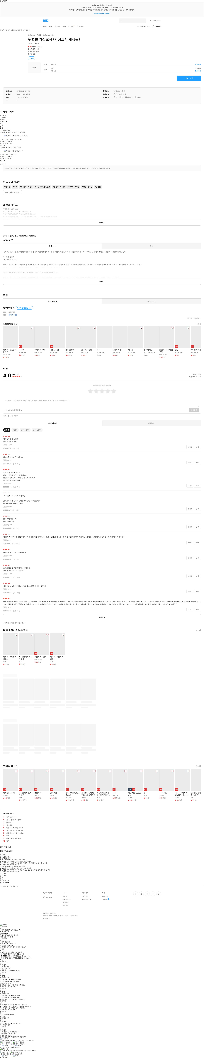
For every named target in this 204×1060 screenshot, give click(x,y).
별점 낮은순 (37, 430)
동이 (98, 350)
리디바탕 (65, 905)
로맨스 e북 (31, 35)
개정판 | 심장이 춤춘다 (166, 351)
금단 (20, 797)
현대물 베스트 (7, 813)
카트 (1, 125)
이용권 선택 (4, 969)
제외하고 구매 (4, 880)
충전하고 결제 (4, 987)
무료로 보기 (4, 970)
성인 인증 (3, 873)
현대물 (39, 35)
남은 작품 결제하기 (6, 947)
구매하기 (9, 1025)
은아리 (161, 795)
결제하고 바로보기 (6, 985)
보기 (1, 1016)
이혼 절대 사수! (9, 793)
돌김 (145, 795)
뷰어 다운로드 (67, 899)
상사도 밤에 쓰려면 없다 (25, 794)
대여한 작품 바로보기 (19, 947)
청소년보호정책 (64, 916)
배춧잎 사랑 (54, 350)
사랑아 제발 (117, 350)
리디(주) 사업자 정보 (49, 913)
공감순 (15, 430)
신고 (14, 448)
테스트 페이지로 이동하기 (102, 13)
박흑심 (177, 797)
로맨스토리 (31, 51)
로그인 (155, 20)
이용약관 (45, 916)
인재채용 (104, 899)
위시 (1, 123)
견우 (98, 797)
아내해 (130, 350)
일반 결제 (12, 987)
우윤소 (5, 795)
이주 (114, 793)
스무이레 (115, 795)
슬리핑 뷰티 (70, 350)
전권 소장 (189, 78)
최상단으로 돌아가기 (11, 886)
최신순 (6, 430)
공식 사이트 (12, 315)
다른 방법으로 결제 (6, 937)
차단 (18, 448)
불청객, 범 (38, 793)
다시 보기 (11, 1035)
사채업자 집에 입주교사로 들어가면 (88, 794)
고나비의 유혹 (86, 350)
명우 (145, 352)
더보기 (198, 324)
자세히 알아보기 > (103, 168)
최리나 (83, 797)
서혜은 (36, 795)
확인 (1, 960)
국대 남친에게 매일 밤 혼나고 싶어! (181, 794)
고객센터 (49, 893)
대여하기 (3, 1025)
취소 (1, 877)
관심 (32, 58)
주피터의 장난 (39, 350)
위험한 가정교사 (197, 350)
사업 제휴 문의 (86, 899)
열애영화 (53, 793)
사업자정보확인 (73, 916)
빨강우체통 (31, 49)
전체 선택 (3, 117)
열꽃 (176, 350)
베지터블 (69, 797)
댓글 (190, 447)
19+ (53, 35)
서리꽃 (21, 350)
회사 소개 (105, 896)
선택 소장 (3, 129)
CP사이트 (66, 902)
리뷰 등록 (194, 410)
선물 (1, 127)
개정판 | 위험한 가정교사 (10, 658)
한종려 (52, 795)
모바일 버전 (4, 1057)
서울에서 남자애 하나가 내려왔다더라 (104, 794)
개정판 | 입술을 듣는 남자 (10, 351)
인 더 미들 (163, 793)
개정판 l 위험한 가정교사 (25, 658)
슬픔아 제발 (148, 350)
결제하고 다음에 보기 (19, 985)
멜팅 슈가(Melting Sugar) (72, 794)
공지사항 (49, 897)
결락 (145, 793)
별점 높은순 (25, 430)
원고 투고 (85, 896)
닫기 (4, 1016)
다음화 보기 (4, 1035)
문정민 (193, 797)
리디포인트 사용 (5, 983)
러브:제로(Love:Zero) (134, 794)
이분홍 (130, 797)
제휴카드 (65, 896)
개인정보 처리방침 (54, 916)
